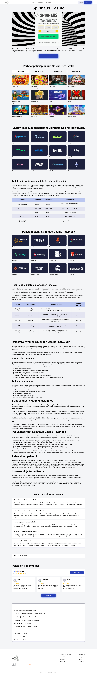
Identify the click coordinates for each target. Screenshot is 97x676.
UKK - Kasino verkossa (20, 636)
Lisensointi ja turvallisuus (20, 633)
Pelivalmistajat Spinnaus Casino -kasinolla (25, 617)
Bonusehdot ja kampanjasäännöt (22, 623)
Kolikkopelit (75, 71)
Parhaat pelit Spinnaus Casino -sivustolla (25, 610)
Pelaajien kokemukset (20, 639)
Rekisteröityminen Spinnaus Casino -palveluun (26, 620)
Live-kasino (38, 71)
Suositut (20, 71)
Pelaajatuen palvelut (19, 630)
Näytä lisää (48, 595)
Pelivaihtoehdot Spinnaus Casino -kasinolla (25, 626)
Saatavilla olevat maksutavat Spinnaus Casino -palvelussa (29, 613)
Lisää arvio (77, 572)
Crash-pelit (56, 71)
